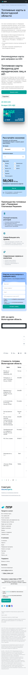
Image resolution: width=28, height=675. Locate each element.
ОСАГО (18, 166)
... (10, 480)
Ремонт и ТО (8, 168)
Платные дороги (8, 176)
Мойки (6, 166)
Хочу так (14, 188)
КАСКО (18, 168)
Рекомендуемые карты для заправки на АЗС (12, 57)
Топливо (7, 163)
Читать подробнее (5, 642)
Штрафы (7, 171)
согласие (9, 299)
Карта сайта (4, 615)
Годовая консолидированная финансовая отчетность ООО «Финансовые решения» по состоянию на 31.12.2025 (13, 621)
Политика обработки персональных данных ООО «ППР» (12, 612)
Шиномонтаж (19, 163)
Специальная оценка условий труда (9, 617)
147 (13, 480)
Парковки (7, 173)
